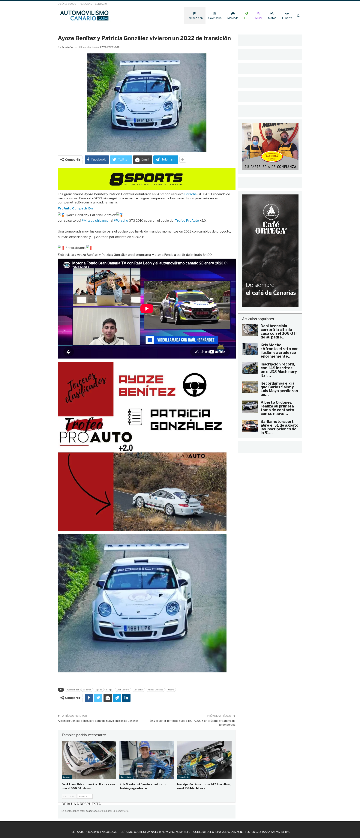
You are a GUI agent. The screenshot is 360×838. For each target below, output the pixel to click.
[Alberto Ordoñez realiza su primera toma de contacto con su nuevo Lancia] (250, 407)
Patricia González (155, 690)
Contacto (101, 3)
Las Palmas (138, 690)
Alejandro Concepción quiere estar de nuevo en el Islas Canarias (98, 720)
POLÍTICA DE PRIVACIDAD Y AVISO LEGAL (93, 831)
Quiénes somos (67, 3)
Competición (195, 18)
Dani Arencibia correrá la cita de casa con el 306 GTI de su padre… (279, 331)
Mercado (232, 18)
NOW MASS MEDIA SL (174, 831)
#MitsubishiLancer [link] (96, 220)
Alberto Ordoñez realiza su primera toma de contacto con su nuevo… (277, 408)
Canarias (87, 690)
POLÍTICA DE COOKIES (132, 831)
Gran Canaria (123, 690)
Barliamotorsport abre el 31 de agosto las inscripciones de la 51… (279, 427)
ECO (247, 18)
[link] (75, 208)
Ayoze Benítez (73, 690)
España (98, 690)
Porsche (170, 690)
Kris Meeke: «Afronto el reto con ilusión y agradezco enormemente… (279, 351)
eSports (287, 18)
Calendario (215, 18)
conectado (92, 810)
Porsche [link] (190, 194)
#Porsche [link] (121, 220)
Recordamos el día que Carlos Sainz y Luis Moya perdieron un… (279, 389)
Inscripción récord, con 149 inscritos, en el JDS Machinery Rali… (279, 370)
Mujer (258, 18)
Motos (272, 18)
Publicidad (85, 3)
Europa (109, 690)
